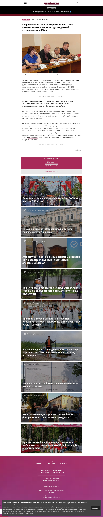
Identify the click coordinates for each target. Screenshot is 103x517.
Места (39, 464)
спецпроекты (58, 473)
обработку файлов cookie (48, 511)
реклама (45, 473)
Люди (51, 461)
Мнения (38, 272)
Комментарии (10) (51, 172)
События (40, 179)
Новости (40, 461)
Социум (63, 461)
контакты (61, 96)
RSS (59, 480)
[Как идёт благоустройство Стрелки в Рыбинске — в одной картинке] (51, 390)
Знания (63, 464)
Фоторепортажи (41, 210)
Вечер (55, 480)
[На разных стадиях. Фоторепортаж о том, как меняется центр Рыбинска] (51, 236)
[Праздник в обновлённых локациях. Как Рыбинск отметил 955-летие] (51, 205)
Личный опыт (40, 241)
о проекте (45, 470)
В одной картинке (42, 365)
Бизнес (51, 464)
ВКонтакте (56, 478)
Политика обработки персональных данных (51, 491)
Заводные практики (43, 303)
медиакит (54, 96)
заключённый (33, 137)
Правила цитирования (51, 486)
